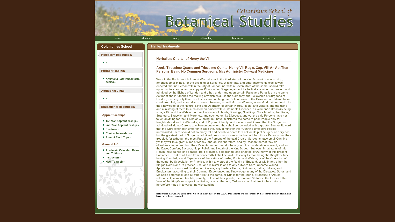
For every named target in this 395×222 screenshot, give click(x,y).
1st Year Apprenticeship (121, 121)
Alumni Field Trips (117, 137)
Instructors (113, 157)
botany (176, 38)
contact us (269, 38)
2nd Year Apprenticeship (121, 125)
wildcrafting (206, 38)
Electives (111, 129)
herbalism (237, 38)
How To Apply (114, 161)
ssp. (123, 80)
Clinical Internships (118, 133)
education (146, 38)
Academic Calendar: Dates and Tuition (122, 152)
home (118, 38)
